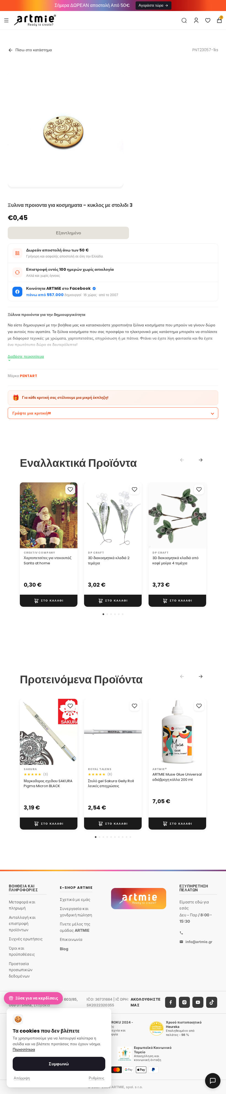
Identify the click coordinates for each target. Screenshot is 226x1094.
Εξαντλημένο (68, 233)
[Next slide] (200, 460)
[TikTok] (211, 1002)
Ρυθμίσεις (96, 1078)
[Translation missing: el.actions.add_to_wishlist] (70, 489)
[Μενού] (6, 20)
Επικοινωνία (71, 939)
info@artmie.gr (198, 941)
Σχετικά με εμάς (75, 899)
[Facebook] (170, 1002)
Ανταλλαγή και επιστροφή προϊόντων (22, 923)
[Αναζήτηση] (184, 20)
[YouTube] (197, 1002)
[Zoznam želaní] (207, 20)
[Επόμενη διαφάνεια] (136, 515)
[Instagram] (184, 1002)
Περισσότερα (24, 1049)
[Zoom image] (65, 129)
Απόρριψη (22, 1078)
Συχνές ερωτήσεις (26, 938)
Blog (64, 948)
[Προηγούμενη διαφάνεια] (90, 515)
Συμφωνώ (59, 1064)
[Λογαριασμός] (196, 20)
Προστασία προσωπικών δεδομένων (21, 969)
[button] (103, 614)
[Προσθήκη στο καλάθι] (48, 601)
